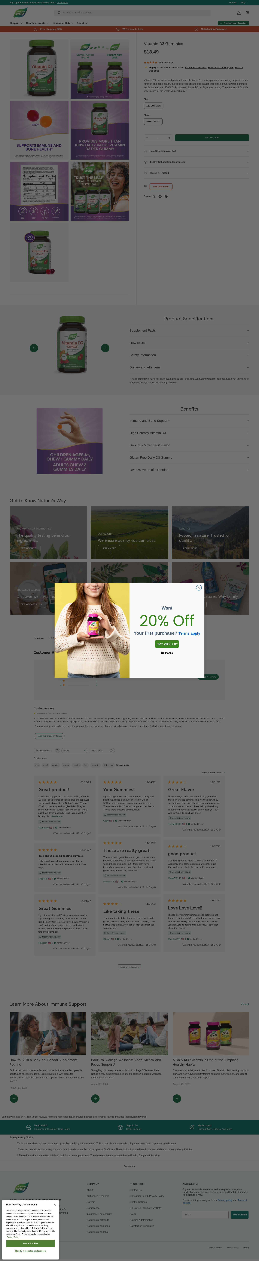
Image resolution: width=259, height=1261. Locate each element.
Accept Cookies (30, 1243)
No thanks (167, 653)
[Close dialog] (199, 587)
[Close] (55, 1204)
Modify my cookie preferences (30, 1251)
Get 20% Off (166, 644)
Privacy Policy (13, 1237)
